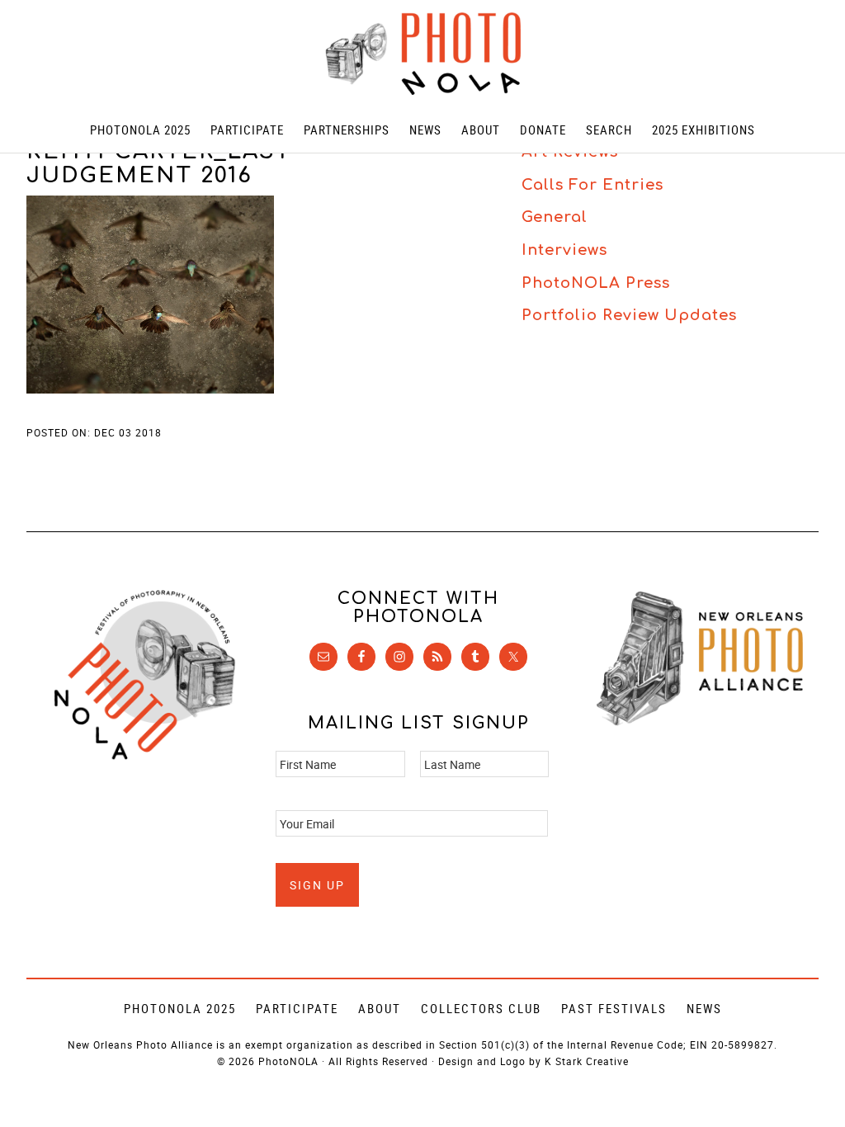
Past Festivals (614, 1008)
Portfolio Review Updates (629, 315)
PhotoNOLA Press (596, 283)
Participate (297, 1008)
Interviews (564, 250)
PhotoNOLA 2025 (180, 1008)
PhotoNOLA (422, 53)
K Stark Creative (587, 1061)
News (704, 1008)
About (379, 1008)
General (555, 217)
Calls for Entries (592, 185)
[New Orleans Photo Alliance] (700, 722)
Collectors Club (481, 1008)
